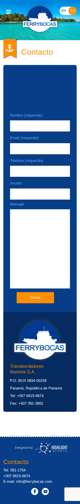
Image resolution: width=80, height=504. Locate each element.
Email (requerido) (24, 138)
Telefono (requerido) (26, 161)
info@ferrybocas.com (34, 481)
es (72, 11)
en (63, 11)
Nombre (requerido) (26, 115)
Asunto (16, 183)
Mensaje (17, 204)
